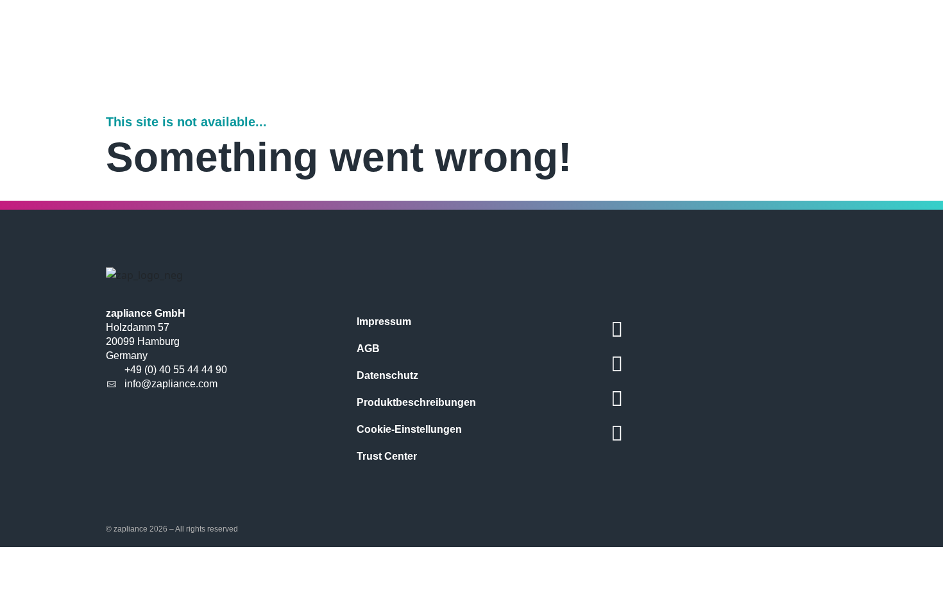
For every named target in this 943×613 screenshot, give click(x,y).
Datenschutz (387, 375)
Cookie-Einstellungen (409, 429)
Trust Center (387, 456)
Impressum (384, 321)
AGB (368, 348)
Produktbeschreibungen (416, 402)
